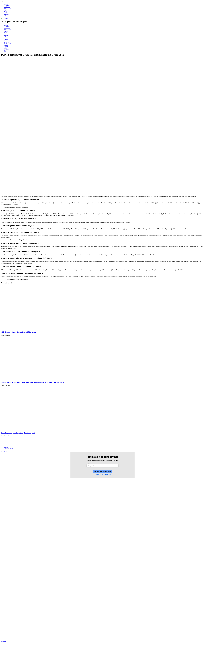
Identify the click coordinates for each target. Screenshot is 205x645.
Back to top (3, 451)
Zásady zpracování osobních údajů (102, 474)
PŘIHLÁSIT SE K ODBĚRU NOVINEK (102, 471)
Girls (5, 15)
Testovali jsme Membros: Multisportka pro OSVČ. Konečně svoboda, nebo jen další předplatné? (32, 382)
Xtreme (6, 11)
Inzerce (2, 633)
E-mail (88, 463)
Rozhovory (7, 14)
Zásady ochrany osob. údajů (8, 630)
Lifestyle (6, 4)
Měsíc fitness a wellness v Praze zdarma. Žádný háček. (18, 332)
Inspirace (6, 9)
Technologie (7, 5)
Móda (5, 12)
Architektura (7, 7)
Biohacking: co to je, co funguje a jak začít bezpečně (18, 433)
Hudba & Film (7, 8)
